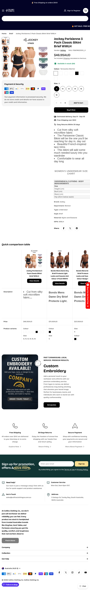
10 (63, 89)
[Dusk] (82, 73)
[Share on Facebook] (63, 228)
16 (81, 89)
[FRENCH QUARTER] (71, 73)
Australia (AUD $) (11, 568)
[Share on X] (70, 228)
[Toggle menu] (3, 10)
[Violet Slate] (61, 73)
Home (4, 34)
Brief (11, 34)
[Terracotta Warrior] (56, 73)
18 (56, 95)
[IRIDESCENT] (66, 73)
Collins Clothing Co (15, 580)
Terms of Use (69, 470)
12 (69, 89)
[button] (88, 295)
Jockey (63, 50)
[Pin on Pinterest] (76, 228)
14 (75, 89)
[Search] (85, 18)
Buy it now (71, 110)
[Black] (77, 73)
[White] (56, 78)
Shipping (66, 58)
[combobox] (45, 18)
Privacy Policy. (82, 470)
